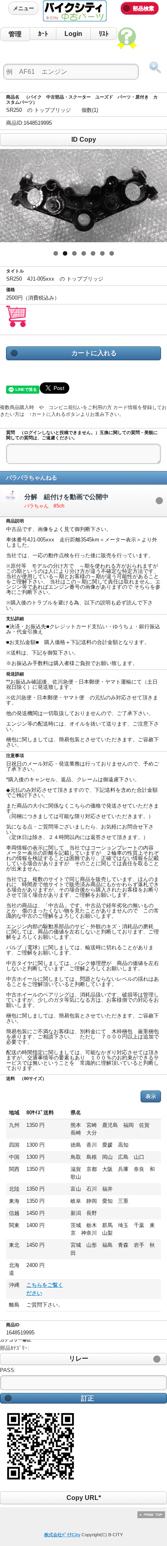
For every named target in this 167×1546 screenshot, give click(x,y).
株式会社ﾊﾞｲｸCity (62, 1534)
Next (155, 195)
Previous (12, 195)
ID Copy (83, 139)
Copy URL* (83, 1498)
